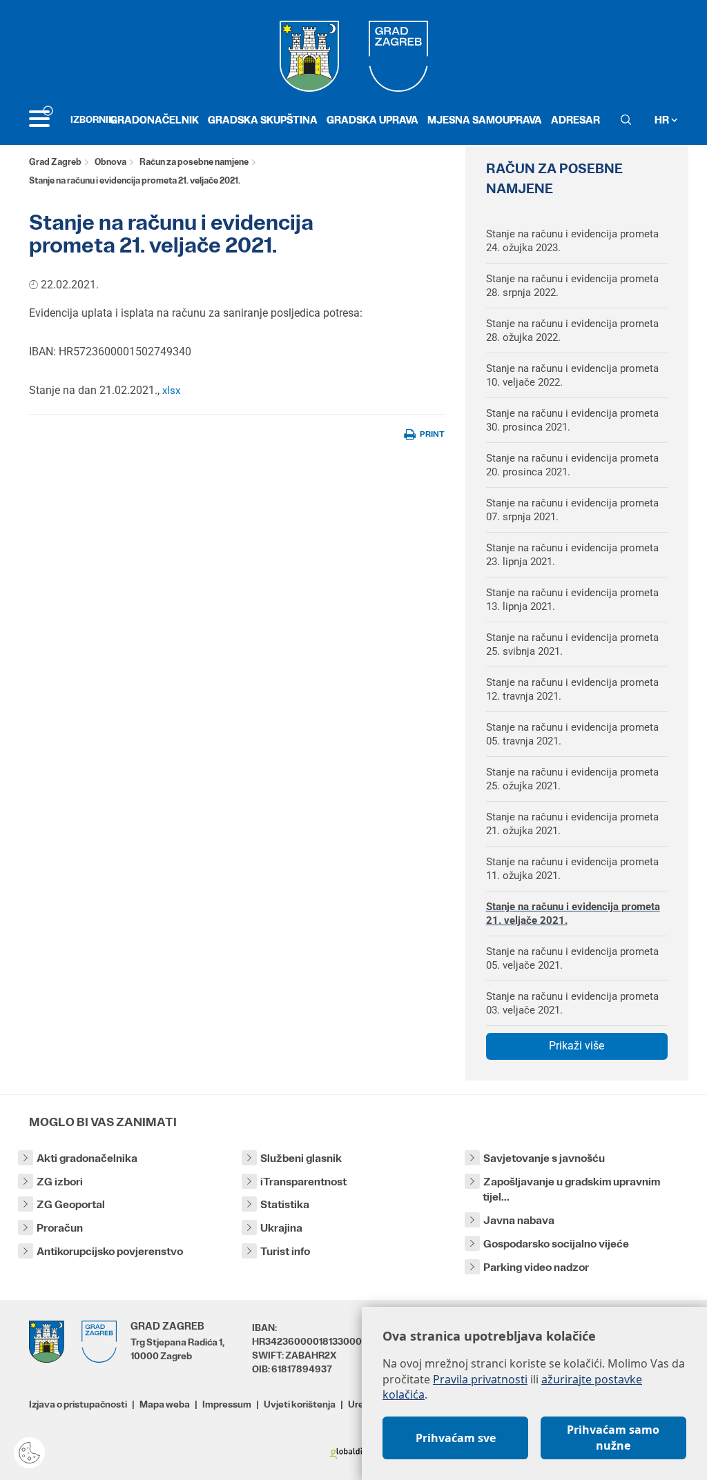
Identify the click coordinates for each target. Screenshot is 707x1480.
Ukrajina (281, 1228)
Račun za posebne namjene (194, 162)
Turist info (285, 1251)
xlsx (171, 390)
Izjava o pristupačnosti (78, 1404)
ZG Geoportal (71, 1204)
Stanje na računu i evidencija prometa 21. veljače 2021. (573, 913)
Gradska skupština (263, 120)
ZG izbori (60, 1181)
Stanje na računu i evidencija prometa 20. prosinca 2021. (572, 465)
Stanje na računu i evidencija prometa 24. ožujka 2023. (572, 241)
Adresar (575, 120)
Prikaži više (576, 1045)
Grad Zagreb (55, 162)
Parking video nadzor (536, 1267)
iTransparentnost (303, 1181)
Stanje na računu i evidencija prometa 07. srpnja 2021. (572, 510)
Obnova (110, 162)
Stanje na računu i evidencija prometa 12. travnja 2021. (572, 689)
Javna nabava (518, 1220)
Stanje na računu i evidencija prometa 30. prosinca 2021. (572, 420)
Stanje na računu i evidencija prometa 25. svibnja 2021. (572, 644)
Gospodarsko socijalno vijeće (556, 1244)
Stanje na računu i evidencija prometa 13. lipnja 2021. (572, 599)
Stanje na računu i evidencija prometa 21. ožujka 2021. (572, 824)
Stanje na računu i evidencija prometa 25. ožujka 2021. (572, 779)
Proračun (60, 1228)
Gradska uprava (372, 120)
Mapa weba (164, 1404)
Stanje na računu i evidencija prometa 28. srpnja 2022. (572, 286)
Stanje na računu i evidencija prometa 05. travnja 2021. (572, 734)
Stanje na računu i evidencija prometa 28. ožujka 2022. (572, 330)
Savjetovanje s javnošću (544, 1158)
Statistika (284, 1204)
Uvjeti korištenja (300, 1404)
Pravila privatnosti (480, 1379)
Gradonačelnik (154, 120)
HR (663, 120)
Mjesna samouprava (484, 120)
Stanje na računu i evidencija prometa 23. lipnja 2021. (572, 555)
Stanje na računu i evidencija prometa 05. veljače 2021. (572, 958)
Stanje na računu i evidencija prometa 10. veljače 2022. (572, 375)
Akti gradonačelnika (87, 1158)
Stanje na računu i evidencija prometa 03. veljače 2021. (572, 1003)
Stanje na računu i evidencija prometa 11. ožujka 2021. (572, 869)
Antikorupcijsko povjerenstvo (110, 1251)
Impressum (226, 1404)
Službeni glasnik (301, 1158)
